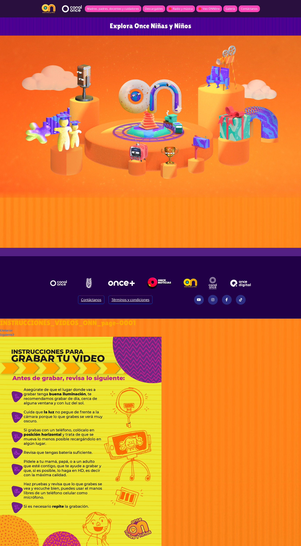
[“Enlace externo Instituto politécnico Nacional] (89, 283)
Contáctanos (249, 9)
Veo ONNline (211, 9)
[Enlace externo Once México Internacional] (213, 283)
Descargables (154, 9)
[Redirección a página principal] (48, 9)
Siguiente (6, 335)
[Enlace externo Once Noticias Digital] (159, 283)
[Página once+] (121, 283)
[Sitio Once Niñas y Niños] (190, 283)
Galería (230, 9)
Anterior (7, 330)
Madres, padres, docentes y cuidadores (113, 9)
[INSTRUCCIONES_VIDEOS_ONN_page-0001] (80, 441)
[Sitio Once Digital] (241, 283)
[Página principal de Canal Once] (58, 283)
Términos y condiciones (130, 299)
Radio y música (183, 9)
